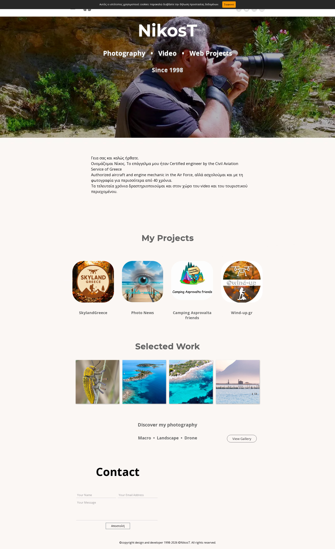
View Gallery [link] (241, 438)
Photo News (142, 312)
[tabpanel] (167, 174)
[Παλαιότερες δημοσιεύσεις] (263, 381)
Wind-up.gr (241, 312)
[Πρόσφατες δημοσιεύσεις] (72, 381)
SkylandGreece (93, 312)
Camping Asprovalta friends (193, 315)
